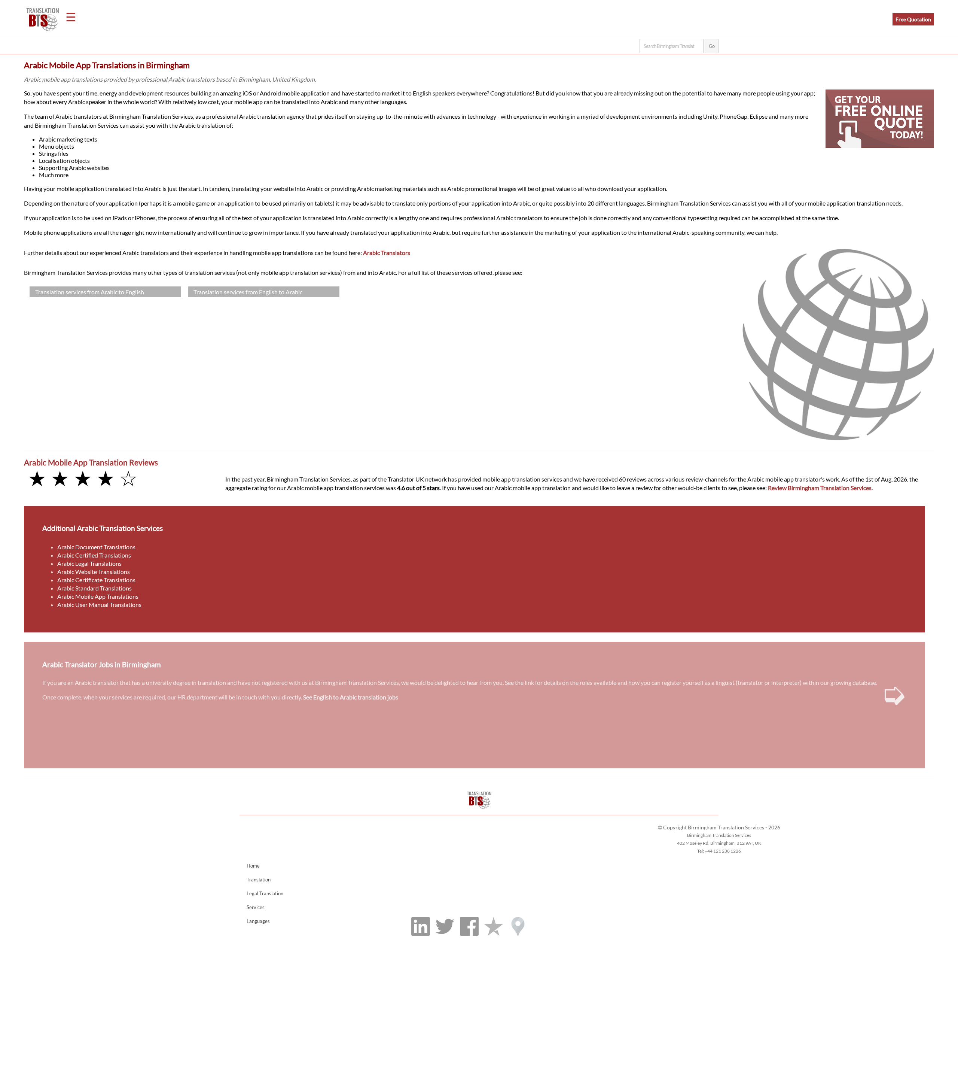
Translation (259, 880)
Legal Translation (265, 893)
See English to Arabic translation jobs (350, 697)
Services (256, 907)
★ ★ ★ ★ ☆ (83, 478)
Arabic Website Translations (93, 571)
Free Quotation (913, 19)
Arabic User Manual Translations (99, 604)
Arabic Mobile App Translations (97, 596)
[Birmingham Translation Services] (479, 811)
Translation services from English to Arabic (247, 291)
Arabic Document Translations (96, 546)
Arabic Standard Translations (94, 588)
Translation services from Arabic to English (89, 291)
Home (253, 866)
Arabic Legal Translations (89, 563)
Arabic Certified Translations (94, 555)
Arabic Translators (386, 252)
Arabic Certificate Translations (96, 579)
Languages (258, 921)
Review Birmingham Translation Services (820, 487)
